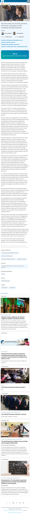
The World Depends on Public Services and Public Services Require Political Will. (15, 438)
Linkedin (23, 503)
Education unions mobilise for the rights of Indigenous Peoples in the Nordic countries (15, 312)
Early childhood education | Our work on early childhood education (13, 266)
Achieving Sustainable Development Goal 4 (10, 252)
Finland (3, 274)
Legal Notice (10, 512)
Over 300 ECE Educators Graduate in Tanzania (15, 405)
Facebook (6, 503)
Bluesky (20, 503)
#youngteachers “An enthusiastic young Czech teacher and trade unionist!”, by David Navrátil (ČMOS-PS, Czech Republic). (15, 477)
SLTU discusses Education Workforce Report (15, 378)
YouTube (13, 503)
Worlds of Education (5, 4)
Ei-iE (2, 1)
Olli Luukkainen (4, 287)
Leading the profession (21, 259)
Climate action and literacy (7, 256)
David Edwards (12, 287)
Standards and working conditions (8, 259)
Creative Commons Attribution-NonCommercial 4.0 (13, 510)
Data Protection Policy (17, 512)
